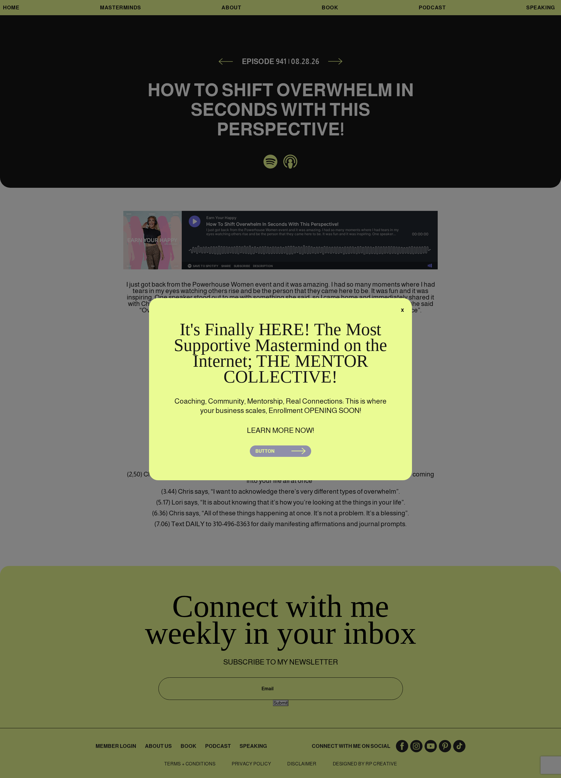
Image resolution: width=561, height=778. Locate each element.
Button (265, 451)
